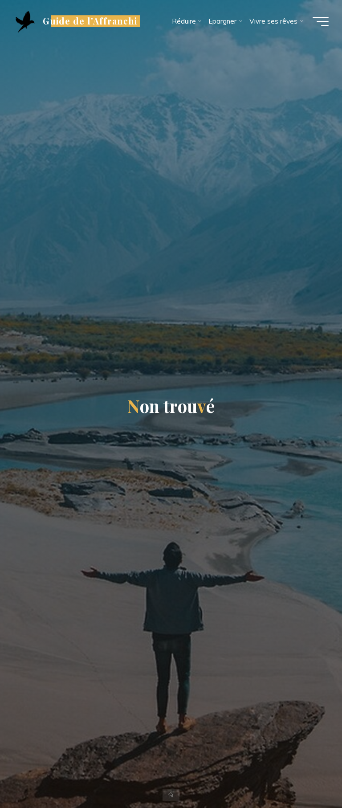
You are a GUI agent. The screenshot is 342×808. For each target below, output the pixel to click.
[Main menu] (321, 21)
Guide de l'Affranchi (90, 21)
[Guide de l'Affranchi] (25, 21)
